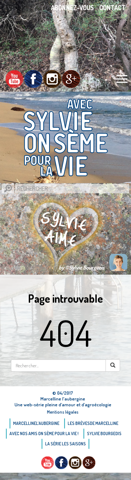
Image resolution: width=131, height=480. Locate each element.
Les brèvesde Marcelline (93, 423)
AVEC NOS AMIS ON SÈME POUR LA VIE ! (44, 433)
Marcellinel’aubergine (36, 423)
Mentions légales (63, 412)
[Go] (8, 188)
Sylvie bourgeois (104, 433)
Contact (112, 8)
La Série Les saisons (65, 443)
